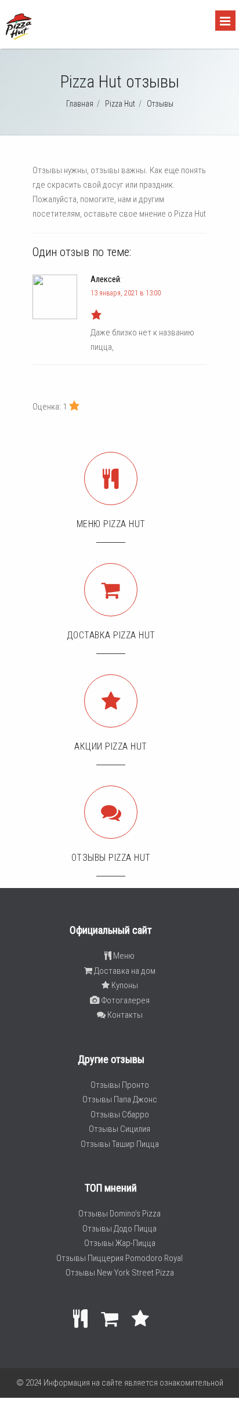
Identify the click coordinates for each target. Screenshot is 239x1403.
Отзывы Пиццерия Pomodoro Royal (119, 1258)
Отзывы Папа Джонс (119, 1099)
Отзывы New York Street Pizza (120, 1272)
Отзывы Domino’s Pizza (119, 1213)
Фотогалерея (124, 1000)
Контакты (124, 1015)
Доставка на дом (123, 971)
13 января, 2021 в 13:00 (125, 293)
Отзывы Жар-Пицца (119, 1243)
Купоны (124, 985)
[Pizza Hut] (18, 38)
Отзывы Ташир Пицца (120, 1144)
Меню (123, 956)
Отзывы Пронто (119, 1085)
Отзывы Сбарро (119, 1114)
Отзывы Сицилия (119, 1129)
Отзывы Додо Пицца (119, 1228)
